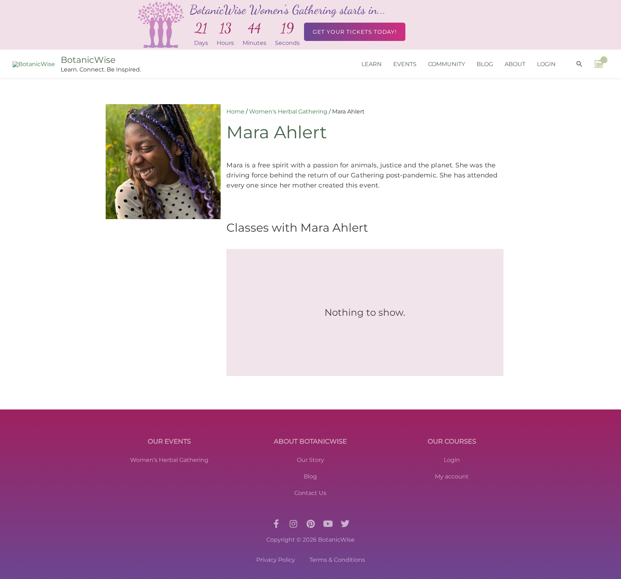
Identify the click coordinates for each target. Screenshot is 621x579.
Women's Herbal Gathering (288, 111)
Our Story (310, 460)
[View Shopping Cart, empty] (599, 64)
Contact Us (310, 493)
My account (452, 476)
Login (452, 460)
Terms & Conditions (337, 559)
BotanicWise (88, 60)
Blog (310, 476)
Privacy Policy (275, 559)
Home (235, 111)
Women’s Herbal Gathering (169, 460)
